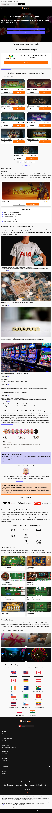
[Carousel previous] (1, 503)
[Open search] (50, 8)
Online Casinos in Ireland (13, 691)
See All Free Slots (26, 165)
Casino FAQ (4, 760)
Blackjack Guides (5, 753)
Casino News (5, 766)
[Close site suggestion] (50, 1)
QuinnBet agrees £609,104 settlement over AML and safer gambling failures (17, 302)
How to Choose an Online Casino (9, 747)
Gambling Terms (5, 762)
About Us (4, 731)
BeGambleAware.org (6, 804)
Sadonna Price (19, 481)
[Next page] (34, 162)
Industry (8, 270)
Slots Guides (4, 758)
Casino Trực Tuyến (38, 699)
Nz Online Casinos (26, 691)
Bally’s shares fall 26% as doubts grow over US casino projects (14, 381)
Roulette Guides (5, 756)
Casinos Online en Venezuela (38, 707)
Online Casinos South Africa (38, 691)
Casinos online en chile (13, 699)
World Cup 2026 (5, 769)
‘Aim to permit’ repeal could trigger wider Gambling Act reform (14, 338)
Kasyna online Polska (20, 715)
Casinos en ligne (13, 683)
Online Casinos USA (26, 676)
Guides (15, 29)
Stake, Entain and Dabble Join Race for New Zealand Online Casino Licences (17, 403)
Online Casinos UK (13, 676)
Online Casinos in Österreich (38, 683)
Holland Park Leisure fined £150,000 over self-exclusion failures (14, 373)
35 (31, 162)
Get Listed (4, 743)
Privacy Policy (5, 740)
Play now (19, 92)
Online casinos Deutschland (25, 683)
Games (34, 29)
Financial (4, 775)
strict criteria (9, 489)
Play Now (26, 62)
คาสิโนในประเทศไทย (13, 707)
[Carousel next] (50, 503)
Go (21, 4)
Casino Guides (5, 751)
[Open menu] (1, 8)
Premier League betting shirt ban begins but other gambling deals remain (16, 267)
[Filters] (2, 76)
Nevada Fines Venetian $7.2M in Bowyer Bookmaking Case (13, 398)
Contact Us (4, 733)
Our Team (4, 736)
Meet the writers (6, 447)
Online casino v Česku (26, 707)
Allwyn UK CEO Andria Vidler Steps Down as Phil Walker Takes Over (15, 387)
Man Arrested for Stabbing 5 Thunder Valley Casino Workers (14, 392)
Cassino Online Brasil (26, 699)
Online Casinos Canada (38, 676)
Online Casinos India (32, 715)
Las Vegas (8, 401)
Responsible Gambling (7, 738)
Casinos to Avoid (5, 745)
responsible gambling (43, 516)
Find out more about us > (7, 424)
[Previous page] (18, 162)
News (25, 32)
